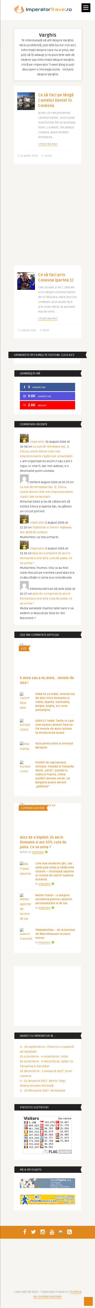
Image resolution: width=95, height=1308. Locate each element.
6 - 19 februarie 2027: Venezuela (42, 1090)
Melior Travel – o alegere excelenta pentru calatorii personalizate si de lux (53, 899)
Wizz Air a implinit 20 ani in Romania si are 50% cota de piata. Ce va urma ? (46, 558)
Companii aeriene (33, 808)
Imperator (37, 442)
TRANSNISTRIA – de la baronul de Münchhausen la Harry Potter (55, 934)
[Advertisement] (47, 218)
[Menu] (86, 7)
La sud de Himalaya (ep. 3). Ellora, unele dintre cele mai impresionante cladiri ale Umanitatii (46, 451)
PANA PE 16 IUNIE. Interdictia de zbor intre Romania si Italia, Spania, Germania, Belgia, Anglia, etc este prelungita (55, 702)
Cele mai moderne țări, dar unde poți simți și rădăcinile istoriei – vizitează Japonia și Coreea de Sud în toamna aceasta (54, 871)
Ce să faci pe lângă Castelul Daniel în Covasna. (56, 100)
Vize (24, 648)
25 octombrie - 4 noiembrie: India (44, 1056)
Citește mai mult (47, 144)
